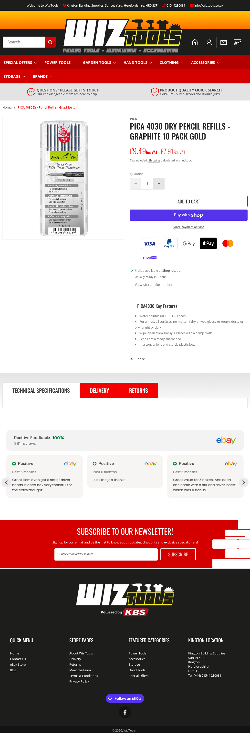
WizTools (130, 730)
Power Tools (57, 62)
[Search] (50, 42)
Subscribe (178, 554)
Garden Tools (97, 62)
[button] (238, 42)
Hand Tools (135, 62)
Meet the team (80, 670)
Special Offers (18, 62)
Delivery (75, 659)
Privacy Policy (79, 681)
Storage (12, 76)
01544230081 (176, 5)
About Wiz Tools (81, 653)
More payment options (188, 227)
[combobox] (29, 42)
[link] (63, 92)
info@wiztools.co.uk (208, 5)
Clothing (169, 62)
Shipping (154, 160)
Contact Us (18, 659)
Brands (40, 76)
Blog (13, 670)
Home (6, 108)
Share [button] (140, 359)
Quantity (136, 174)
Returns (75, 664)
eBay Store (18, 664)
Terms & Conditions (83, 675)
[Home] (195, 42)
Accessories (203, 62)
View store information (153, 284)
